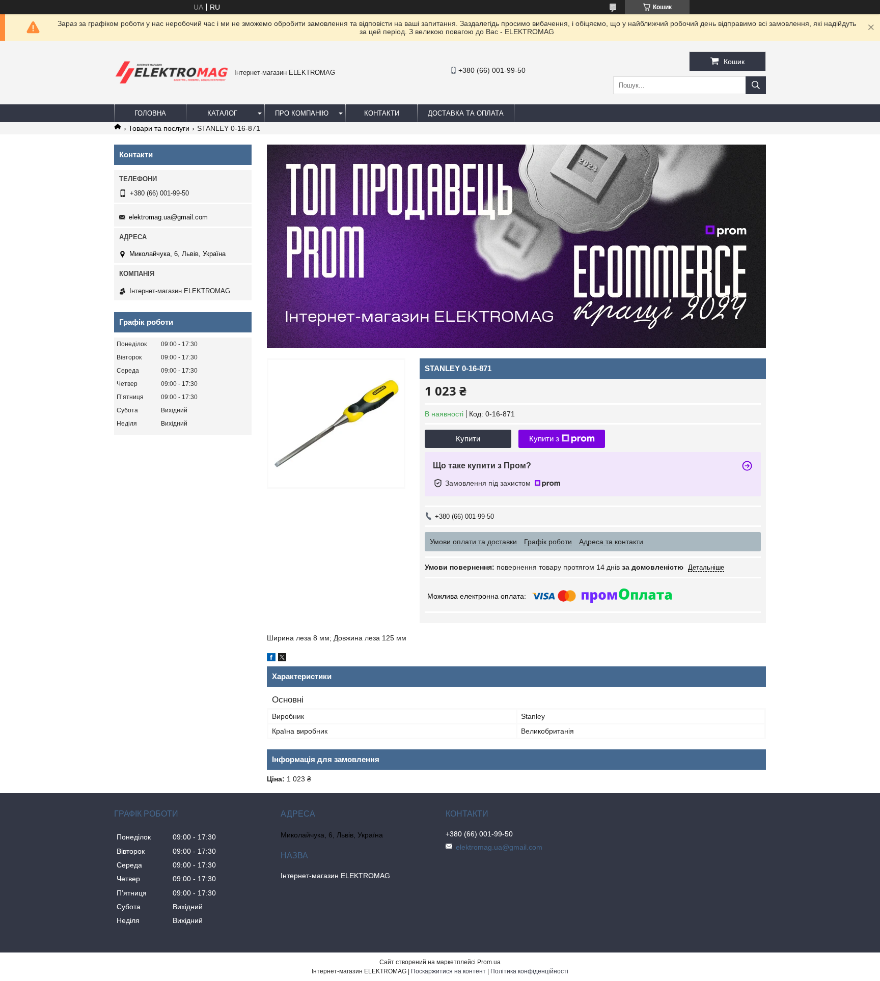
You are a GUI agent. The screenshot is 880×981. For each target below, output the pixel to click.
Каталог (222, 113)
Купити (468, 438)
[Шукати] (756, 85)
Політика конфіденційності (529, 971)
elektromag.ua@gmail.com (168, 217)
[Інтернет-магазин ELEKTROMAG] (171, 85)
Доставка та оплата (466, 113)
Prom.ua (489, 962)
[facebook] (271, 659)
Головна (150, 113)
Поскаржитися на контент (448, 971)
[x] (282, 659)
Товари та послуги (158, 128)
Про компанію (301, 113)
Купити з (544, 438)
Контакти (381, 113)
